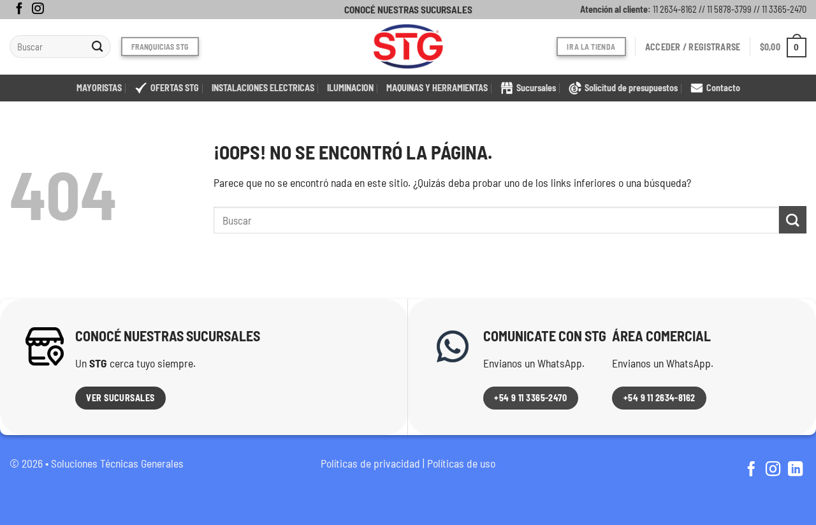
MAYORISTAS (99, 87)
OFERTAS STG (174, 87)
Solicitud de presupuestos (631, 87)
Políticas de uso (461, 463)
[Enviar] (98, 47)
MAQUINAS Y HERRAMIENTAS (437, 87)
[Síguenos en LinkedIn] (795, 470)
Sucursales (536, 87)
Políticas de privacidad (370, 463)
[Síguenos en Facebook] (19, 9)
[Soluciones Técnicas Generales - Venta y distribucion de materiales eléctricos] (408, 47)
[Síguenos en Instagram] (37, 9)
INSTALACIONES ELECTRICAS (263, 87)
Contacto (723, 87)
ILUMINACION (350, 87)
